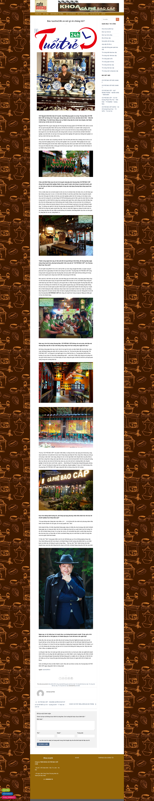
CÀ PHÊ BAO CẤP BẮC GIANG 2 (110, 81)
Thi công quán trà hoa (108, 61)
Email (59, 733)
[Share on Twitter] (63, 678)
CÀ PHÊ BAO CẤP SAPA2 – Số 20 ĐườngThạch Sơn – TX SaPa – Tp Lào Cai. (110, 109)
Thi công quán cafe (107, 58)
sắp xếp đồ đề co (107, 44)
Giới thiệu (46, 14)
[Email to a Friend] (66, 678)
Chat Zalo (6, 790)
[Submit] (117, 19)
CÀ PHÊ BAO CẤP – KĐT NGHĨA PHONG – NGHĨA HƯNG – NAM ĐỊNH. (110, 92)
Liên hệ (103, 14)
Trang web (80, 733)
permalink (77, 685)
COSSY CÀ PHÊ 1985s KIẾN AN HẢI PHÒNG (81, 704)
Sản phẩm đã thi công (56, 14)
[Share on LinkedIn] (71, 678)
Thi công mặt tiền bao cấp (109, 55)
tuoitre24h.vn (46, 669)
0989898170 (49, 779)
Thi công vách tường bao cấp (110, 71)
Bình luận (40, 719)
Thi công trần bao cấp (63, 685)
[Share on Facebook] (60, 678)
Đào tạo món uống (83, 14)
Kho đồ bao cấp (95, 14)
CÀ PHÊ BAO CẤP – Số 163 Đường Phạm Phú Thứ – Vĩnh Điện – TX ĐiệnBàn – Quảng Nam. (110, 101)
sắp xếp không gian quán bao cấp (67, 684)
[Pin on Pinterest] (69, 678)
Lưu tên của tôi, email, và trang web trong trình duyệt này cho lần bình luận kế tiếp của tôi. (64, 740)
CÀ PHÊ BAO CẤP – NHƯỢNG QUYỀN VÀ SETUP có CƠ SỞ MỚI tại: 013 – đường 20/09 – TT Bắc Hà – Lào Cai (50, 704)
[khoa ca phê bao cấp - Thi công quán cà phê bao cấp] (45, 6)
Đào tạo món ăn (71, 14)
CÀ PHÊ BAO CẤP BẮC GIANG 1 (110, 86)
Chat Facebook (7, 793)
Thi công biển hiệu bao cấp (81, 684)
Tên (38, 733)
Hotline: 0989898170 (9, 797)
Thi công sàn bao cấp (108, 65)
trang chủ (38, 14)
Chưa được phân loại (107, 29)
